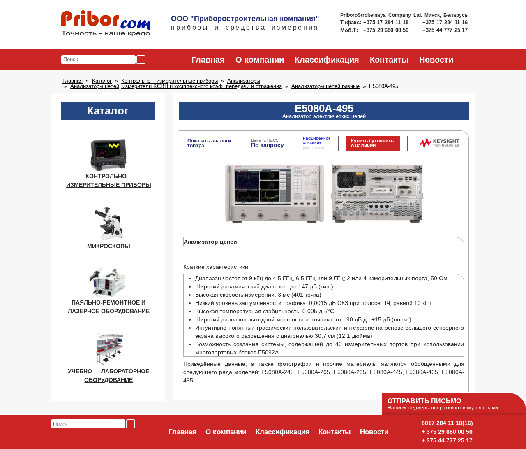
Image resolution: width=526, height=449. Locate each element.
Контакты (389, 59)
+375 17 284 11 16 (445, 22)
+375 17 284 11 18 (387, 22)
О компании (259, 59)
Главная (208, 59)
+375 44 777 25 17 (445, 30)
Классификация (327, 59)
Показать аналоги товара (209, 143)
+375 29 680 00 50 (386, 30)
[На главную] (105, 23)
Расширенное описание (317, 140)
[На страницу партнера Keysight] (439, 146)
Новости (436, 59)
